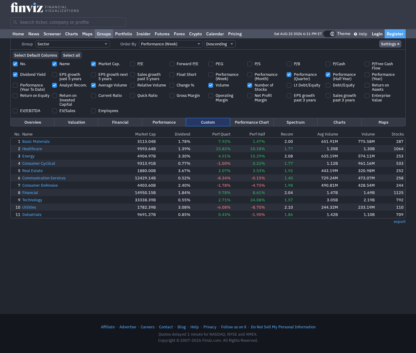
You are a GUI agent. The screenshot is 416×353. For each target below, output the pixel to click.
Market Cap (145, 134)
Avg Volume (327, 134)
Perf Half (257, 134)
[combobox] (68, 22)
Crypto (195, 34)
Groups (104, 34)
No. (17, 134)
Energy (28, 156)
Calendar (215, 34)
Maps (87, 34)
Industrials (31, 214)
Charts (71, 34)
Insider (143, 34)
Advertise (127, 326)
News (33, 34)
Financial (120, 122)
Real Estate (32, 170)
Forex (179, 34)
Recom (287, 134)
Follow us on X (233, 326)
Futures (162, 34)
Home (18, 34)
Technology (32, 199)
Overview (32, 122)
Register (395, 34)
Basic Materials (36, 141)
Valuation (76, 122)
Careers (147, 326)
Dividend (182, 134)
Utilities (29, 207)
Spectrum (296, 122)
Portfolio (123, 34)
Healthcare (32, 148)
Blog (182, 326)
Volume (368, 134)
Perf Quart (221, 134)
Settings (388, 43)
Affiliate (108, 326)
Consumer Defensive (40, 185)
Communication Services (43, 177)
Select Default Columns (35, 55)
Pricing (235, 34)
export (400, 221)
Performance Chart (252, 122)
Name (27, 134)
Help (362, 33)
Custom (208, 122)
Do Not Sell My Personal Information (283, 326)
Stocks (398, 134)
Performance (164, 122)
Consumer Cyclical (38, 163)
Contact (166, 326)
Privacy (210, 326)
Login (377, 34)
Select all (71, 55)
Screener (52, 34)
